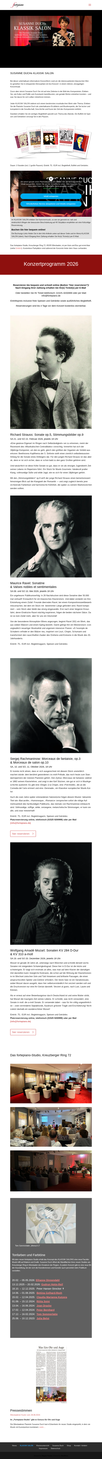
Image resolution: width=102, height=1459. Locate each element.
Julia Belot (43, 1318)
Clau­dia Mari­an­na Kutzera (52, 1297)
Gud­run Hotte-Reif (52, 1284)
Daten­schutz (55, 1448)
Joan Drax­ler (44, 1305)
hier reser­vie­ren (20, 833)
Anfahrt (18, 248)
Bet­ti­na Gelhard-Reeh (49, 1293)
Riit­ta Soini (43, 1301)
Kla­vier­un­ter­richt (42, 1446)
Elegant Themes (47, 1456)
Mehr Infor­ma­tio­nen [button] (51, 188)
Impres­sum (43, 1448)
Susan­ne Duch (58, 1446)
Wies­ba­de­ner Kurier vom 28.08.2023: (25, 1415)
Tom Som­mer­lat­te (47, 1314)
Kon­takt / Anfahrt (80, 1446)
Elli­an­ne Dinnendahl (48, 1280)
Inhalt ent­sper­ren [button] (51, 196)
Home (14, 1446)
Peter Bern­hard (45, 1310)
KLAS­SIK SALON (26, 1446)
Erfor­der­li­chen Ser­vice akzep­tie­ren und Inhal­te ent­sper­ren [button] (51, 204)
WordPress (64, 1456)
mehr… (42, 1427)
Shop (69, 1446)
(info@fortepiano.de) (20, 823)
